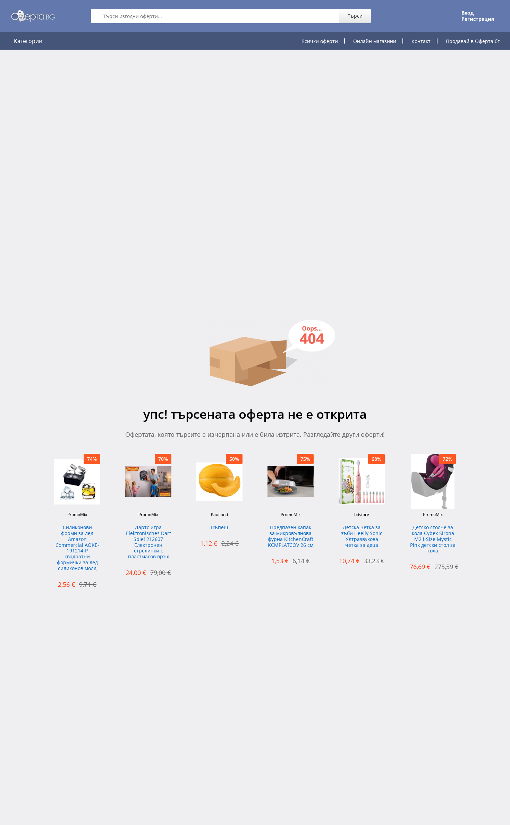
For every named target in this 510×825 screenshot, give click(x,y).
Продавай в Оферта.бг (473, 41)
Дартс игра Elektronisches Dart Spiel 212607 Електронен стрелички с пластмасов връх (148, 542)
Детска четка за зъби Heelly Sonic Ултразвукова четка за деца (361, 536)
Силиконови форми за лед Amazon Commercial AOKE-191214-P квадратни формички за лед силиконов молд (77, 548)
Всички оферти (319, 41)
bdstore (361, 514)
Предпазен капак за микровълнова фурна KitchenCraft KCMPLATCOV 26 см (290, 536)
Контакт (421, 41)
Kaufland (219, 514)
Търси (355, 15)
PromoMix (77, 514)
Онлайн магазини (374, 41)
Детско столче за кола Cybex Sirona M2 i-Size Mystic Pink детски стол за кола (433, 539)
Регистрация (477, 19)
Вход (467, 13)
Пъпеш (219, 528)
